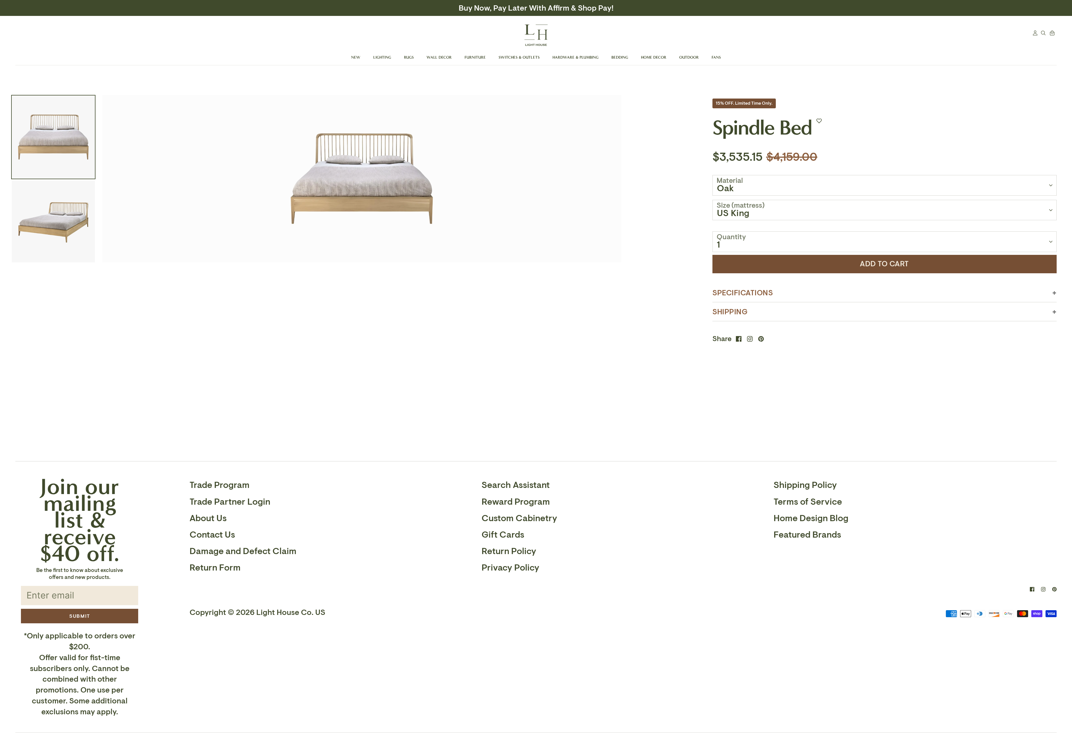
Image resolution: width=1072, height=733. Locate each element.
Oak (725, 188)
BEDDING (619, 57)
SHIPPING (730, 312)
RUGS (409, 57)
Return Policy (509, 551)
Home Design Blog (811, 518)
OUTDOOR (689, 57)
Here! (592, 8)
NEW (355, 57)
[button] (819, 121)
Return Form (215, 568)
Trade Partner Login (230, 502)
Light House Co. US (290, 612)
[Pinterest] (1054, 589)
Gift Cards (503, 535)
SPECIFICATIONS (742, 293)
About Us (208, 518)
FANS (716, 57)
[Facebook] (1032, 589)
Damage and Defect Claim (243, 551)
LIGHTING (382, 57)
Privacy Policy (510, 568)
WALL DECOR (439, 57)
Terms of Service (808, 502)
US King (733, 213)
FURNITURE (475, 57)
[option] (361, 234)
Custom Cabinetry (519, 518)
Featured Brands (807, 535)
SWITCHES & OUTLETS (519, 57)
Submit (79, 616)
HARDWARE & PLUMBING (575, 57)
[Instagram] (1043, 589)
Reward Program (516, 502)
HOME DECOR (653, 57)
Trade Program (220, 485)
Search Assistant (516, 485)
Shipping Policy (805, 485)
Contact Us (212, 535)
